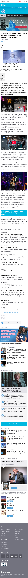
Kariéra (16, 535)
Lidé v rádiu (17, 533)
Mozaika (3, 41)
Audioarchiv (19, 7)
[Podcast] (1, 80)
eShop (2, 535)
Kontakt (16, 537)
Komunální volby (5, 531)
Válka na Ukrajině (5, 529)
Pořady (16, 15)
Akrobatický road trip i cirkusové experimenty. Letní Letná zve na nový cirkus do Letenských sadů (16, 451)
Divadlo (3, 15)
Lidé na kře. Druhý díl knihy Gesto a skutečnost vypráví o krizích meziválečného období (17, 438)
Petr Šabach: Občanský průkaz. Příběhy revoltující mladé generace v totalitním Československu (14, 396)
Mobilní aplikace (5, 548)
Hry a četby (4, 331)
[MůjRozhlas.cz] (2, 48)
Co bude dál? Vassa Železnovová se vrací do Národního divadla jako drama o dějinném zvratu (16, 350)
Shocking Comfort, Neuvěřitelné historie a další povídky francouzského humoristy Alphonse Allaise (15, 403)
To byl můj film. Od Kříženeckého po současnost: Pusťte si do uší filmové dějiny (16, 432)
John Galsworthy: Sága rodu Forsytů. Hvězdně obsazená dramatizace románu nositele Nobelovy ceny (14, 410)
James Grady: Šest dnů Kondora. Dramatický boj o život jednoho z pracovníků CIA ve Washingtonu (11, 390)
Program (13, 7)
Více (22, 15)
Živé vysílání (5, 337)
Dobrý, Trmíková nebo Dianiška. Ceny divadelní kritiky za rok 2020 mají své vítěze (16, 357)
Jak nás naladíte (19, 529)
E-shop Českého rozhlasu (9, 458)
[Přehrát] (2, 75)
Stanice (3, 533)
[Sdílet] (3, 80)
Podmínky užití (17, 574)
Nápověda (17, 531)
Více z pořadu (5, 428)
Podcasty (3, 546)
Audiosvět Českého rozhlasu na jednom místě (11, 343)
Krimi (12, 331)
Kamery (25, 7)
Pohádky (4, 334)
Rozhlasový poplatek (20, 539)
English (23, 574)
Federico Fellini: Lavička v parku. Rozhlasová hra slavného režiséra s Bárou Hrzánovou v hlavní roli (13, 416)
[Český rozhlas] (5, 1)
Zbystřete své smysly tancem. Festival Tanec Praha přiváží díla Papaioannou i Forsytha (12, 213)
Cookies (3, 574)
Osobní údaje (9, 574)
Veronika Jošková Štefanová (11, 312)
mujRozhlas (4, 327)
